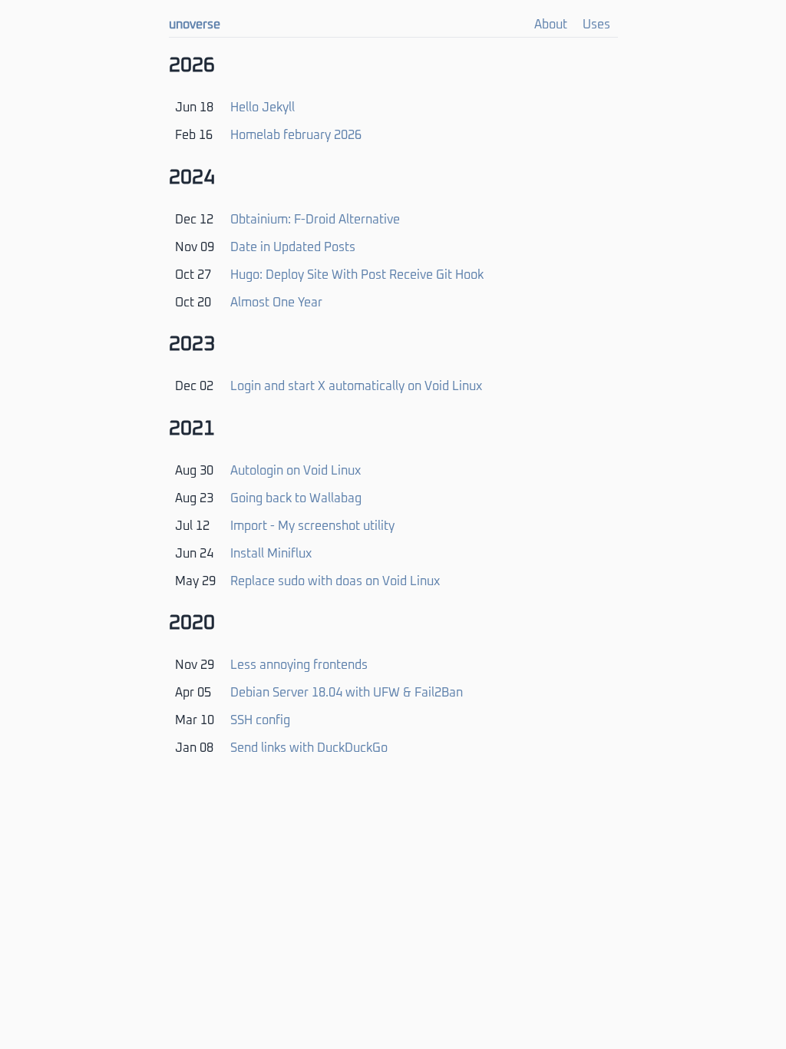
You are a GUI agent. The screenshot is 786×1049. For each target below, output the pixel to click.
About (550, 24)
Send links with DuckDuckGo (309, 748)
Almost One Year (276, 302)
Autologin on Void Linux (295, 471)
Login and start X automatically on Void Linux (356, 386)
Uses (596, 24)
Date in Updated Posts (292, 247)
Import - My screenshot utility (312, 526)
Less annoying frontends (299, 665)
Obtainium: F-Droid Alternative (315, 219)
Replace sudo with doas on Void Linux (335, 581)
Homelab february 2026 (296, 135)
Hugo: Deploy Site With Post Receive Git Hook (357, 275)
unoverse (194, 24)
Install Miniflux (271, 554)
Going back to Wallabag (296, 498)
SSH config (260, 720)
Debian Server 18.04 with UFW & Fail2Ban (346, 693)
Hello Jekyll (262, 107)
